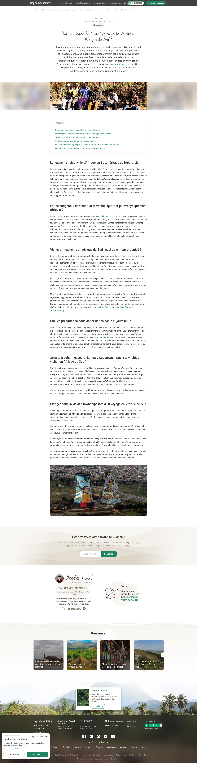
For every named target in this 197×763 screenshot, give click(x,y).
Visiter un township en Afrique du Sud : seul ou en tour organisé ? (78, 137)
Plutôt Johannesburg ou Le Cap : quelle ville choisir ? (114, 665)
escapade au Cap (101, 307)
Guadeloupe (111, 747)
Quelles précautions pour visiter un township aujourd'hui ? (75, 141)
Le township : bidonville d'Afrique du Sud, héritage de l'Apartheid (78, 130)
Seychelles (66, 747)
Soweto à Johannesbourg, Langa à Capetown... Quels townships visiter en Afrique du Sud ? (87, 145)
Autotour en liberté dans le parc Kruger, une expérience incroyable (47, 664)
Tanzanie (134, 747)
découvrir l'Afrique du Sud (103, 216)
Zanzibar (123, 747)
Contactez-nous (39, 732)
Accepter (37, 754)
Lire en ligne (97, 706)
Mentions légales (108, 755)
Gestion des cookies (94, 755)
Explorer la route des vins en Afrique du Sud (81, 665)
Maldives (78, 747)
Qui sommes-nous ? (41, 725)
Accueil (50, 755)
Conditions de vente (61, 755)
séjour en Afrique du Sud (121, 64)
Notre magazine (115, 3)
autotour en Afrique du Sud (106, 337)
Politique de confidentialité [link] (12, 749)
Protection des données (77, 755)
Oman (144, 747)
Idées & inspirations (83, 3)
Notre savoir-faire (99, 3)
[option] (48, 655)
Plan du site (132, 755)
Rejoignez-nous (121, 755)
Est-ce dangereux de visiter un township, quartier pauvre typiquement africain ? (83, 134)
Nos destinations (67, 3)
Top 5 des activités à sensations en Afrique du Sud (146, 664)
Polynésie (99, 747)
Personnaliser (14, 754)
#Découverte (98, 25)
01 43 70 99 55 (76, 588)
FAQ (140, 755)
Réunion (88, 747)
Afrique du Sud (100, 18)
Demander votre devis (41, 729)
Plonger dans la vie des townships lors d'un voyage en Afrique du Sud (80, 148)
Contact (146, 755)
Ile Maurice (54, 747)
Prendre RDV (74, 608)
